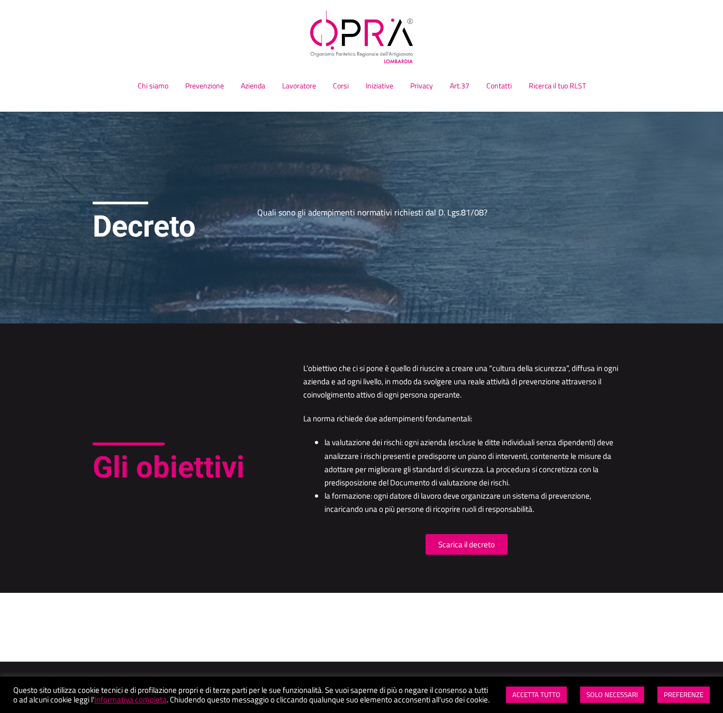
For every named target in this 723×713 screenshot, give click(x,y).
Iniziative (379, 85)
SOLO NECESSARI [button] (612, 694)
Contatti (499, 85)
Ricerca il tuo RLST (557, 85)
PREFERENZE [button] (683, 694)
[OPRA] (361, 40)
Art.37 (459, 85)
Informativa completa (130, 700)
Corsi (341, 85)
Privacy (421, 85)
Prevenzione (204, 85)
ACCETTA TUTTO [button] (536, 694)
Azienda (253, 85)
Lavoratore (299, 85)
